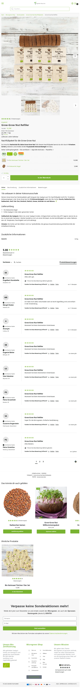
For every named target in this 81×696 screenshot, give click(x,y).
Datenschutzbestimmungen (58, 633)
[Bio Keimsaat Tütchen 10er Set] (17, 560)
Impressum (63, 684)
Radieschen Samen (17, 525)
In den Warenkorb (44, 178)
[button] (75, 3)
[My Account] (72, 3)
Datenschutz (72, 684)
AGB (57, 684)
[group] (13, 250)
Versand (6, 134)
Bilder (3, 187)
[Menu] (4, 3)
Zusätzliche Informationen (27, 187)
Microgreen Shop (10, 15)
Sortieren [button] (7, 262)
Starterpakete (20, 15)
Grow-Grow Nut (41, 477)
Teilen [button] (57, 284)
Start (2, 15)
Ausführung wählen (17, 531)
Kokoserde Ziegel (15, 166)
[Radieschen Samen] (17, 502)
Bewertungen (42, 187)
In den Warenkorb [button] (17, 592)
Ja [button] (48, 284)
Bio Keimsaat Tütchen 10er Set (19, 160)
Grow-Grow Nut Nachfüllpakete (34, 15)
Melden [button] (52, 284)
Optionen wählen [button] (51, 531)
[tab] (3, 187)
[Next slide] (75, 56)
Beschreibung (12, 187)
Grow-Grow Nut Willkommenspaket (51, 523)
